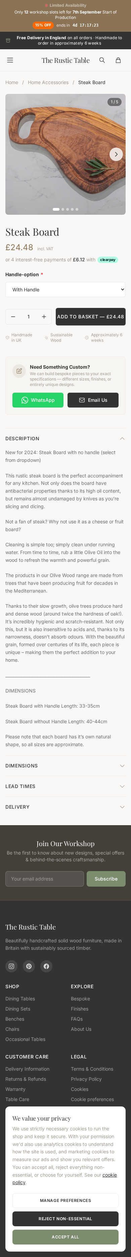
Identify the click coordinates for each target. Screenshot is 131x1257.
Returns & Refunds (25, 1079)
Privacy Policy (86, 1079)
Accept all (65, 1236)
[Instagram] (11, 966)
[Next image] (116, 154)
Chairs (12, 1029)
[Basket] (118, 60)
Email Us (97, 400)
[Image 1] (56, 209)
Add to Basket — (90, 316)
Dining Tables (20, 998)
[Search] (102, 60)
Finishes (79, 1009)
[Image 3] (67, 209)
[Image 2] (62, 209)
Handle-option (24, 274)
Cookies (79, 1089)
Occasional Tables (25, 1039)
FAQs (77, 1019)
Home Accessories (48, 82)
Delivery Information (27, 1069)
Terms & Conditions (92, 1069)
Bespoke (80, 998)
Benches (14, 1019)
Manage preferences (65, 1200)
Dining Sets (17, 1009)
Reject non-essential (65, 1218)
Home (11, 82)
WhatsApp (43, 400)
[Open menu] (10, 60)
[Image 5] (77, 209)
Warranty (15, 1089)
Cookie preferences (92, 1099)
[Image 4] (72, 209)
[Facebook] (46, 966)
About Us (81, 1029)
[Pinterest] (29, 966)
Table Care (17, 1099)
